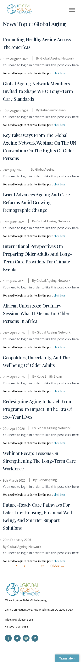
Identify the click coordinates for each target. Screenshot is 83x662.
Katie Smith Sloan (53, 110)
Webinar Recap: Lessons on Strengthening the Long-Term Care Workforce (39, 461)
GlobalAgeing (45, 169)
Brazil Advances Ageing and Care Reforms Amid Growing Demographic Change (36, 202)
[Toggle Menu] (72, 10)
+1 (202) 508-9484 (16, 626)
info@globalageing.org (19, 619)
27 (42, 566)
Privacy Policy (55, 600)
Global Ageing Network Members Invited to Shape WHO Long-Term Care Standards (38, 91)
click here (59, 73)
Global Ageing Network (57, 58)
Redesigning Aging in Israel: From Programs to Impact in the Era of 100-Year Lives (37, 409)
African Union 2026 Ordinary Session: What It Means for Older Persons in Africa (36, 313)
